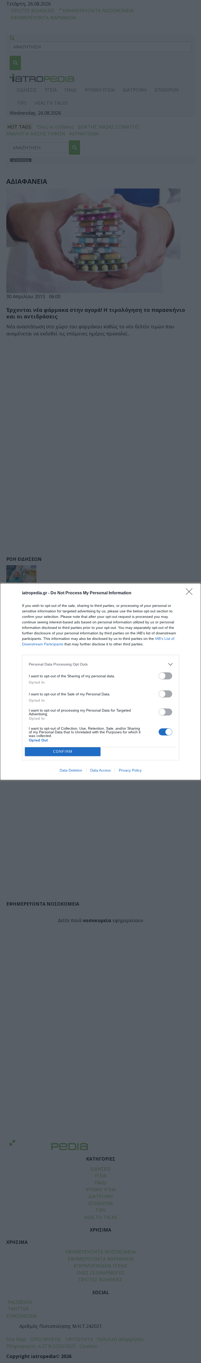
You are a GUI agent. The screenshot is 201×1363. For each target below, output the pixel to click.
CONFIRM (62, 751)
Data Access (100, 770)
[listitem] (100, 664)
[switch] (165, 675)
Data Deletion (71, 770)
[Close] (191, 593)
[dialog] (100, 681)
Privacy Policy (130, 770)
